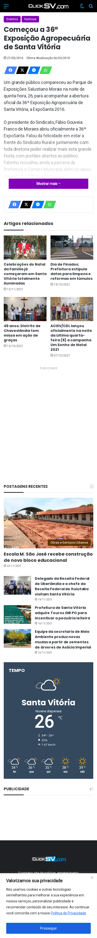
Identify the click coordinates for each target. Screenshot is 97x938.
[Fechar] (92, 877)
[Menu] (6, 8)
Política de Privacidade (68, 913)
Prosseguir (48, 928)
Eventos (12, 19)
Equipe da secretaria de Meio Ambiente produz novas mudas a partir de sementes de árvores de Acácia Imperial (63, 639)
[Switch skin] (82, 8)
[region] (48, 905)
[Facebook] (9, 70)
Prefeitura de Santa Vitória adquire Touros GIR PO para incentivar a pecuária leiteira (62, 613)
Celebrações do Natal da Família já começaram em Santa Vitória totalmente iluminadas (25, 274)
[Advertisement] (48, 420)
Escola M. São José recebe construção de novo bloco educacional (48, 557)
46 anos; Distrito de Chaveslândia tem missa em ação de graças (22, 333)
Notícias (30, 19)
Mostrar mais (47, 184)
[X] (21, 70)
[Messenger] (33, 70)
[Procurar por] (90, 8)
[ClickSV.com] (48, 6)
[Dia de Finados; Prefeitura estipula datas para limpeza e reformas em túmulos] (71, 247)
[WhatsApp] (44, 70)
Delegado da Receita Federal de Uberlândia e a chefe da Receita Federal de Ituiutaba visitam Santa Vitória (62, 586)
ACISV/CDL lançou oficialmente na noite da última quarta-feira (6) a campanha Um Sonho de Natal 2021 (71, 337)
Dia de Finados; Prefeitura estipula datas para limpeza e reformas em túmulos (71, 271)
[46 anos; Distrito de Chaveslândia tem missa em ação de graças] (25, 309)
